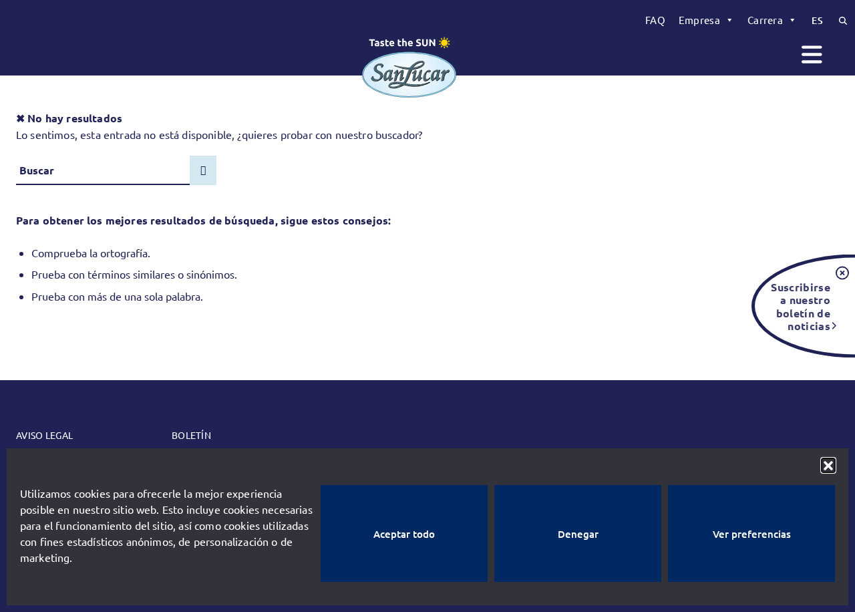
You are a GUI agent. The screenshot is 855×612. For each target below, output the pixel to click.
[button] (828, 465)
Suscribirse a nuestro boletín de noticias (800, 306)
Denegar (578, 534)
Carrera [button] (765, 19)
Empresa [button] (699, 19)
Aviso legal (44, 435)
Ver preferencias (752, 534)
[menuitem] (655, 20)
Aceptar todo (404, 534)
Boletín (191, 435)
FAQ (655, 19)
